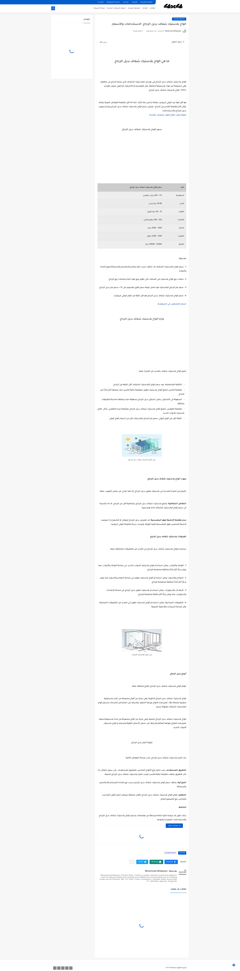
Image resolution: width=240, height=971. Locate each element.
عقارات (152, 8)
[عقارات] (70, 968)
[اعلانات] (66, 968)
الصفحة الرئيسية (146, 2)
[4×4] (173, 6)
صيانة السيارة (99, 8)
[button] (171, 862)
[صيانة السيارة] (54, 968)
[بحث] (53, 8)
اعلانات (145, 8)
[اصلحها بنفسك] (62, 968)
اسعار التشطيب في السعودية (172, 304)
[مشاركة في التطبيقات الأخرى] (132, 862)
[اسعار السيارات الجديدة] (58, 968)
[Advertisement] (142, 151)
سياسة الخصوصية (113, 2)
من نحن (125, 2)
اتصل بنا (101, 2)
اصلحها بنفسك (134, 8)
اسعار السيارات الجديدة (116, 8)
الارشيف (134, 2)
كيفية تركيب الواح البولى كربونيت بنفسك (167, 115)
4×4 (167, 968)
